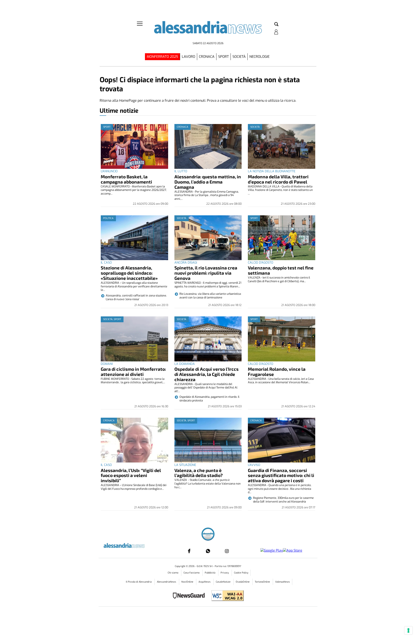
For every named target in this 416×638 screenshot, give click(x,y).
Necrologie (259, 56)
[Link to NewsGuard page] (190, 596)
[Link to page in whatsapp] (208, 551)
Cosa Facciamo (192, 572)
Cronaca (206, 56)
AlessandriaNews (167, 581)
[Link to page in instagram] (227, 551)
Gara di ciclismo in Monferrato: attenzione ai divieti (133, 371)
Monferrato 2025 (162, 56)
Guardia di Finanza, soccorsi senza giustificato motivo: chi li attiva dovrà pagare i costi (281, 475)
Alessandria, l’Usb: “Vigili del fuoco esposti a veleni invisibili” (131, 475)
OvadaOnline (243, 581)
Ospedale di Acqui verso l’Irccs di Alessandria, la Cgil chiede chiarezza (206, 374)
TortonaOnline (263, 581)
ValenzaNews (282, 581)
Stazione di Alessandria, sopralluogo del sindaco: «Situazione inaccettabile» (129, 273)
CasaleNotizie (223, 581)
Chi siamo (173, 572)
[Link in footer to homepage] (208, 535)
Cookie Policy (241, 572)
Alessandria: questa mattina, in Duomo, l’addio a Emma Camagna (207, 182)
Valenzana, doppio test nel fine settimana (281, 270)
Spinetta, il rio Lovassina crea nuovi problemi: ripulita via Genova (205, 273)
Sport (223, 56)
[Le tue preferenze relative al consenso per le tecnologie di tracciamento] (408, 630)
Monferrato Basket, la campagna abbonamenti (126, 179)
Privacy (225, 572)
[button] (276, 24)
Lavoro (188, 56)
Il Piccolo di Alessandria (139, 581)
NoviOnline (187, 581)
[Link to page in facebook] (189, 551)
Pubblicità (210, 572)
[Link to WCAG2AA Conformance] (226, 596)
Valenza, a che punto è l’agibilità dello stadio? (198, 472)
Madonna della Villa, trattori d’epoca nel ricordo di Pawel (278, 179)
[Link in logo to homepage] (208, 30)
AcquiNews (204, 581)
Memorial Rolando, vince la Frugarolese (277, 371)
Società (239, 56)
